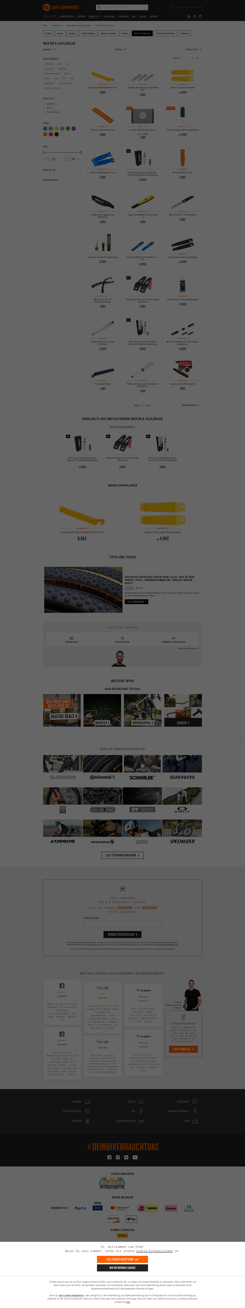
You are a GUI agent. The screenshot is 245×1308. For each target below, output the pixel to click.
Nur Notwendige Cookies (122, 1268)
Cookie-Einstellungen (154, 1251)
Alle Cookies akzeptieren (120, 1259)
